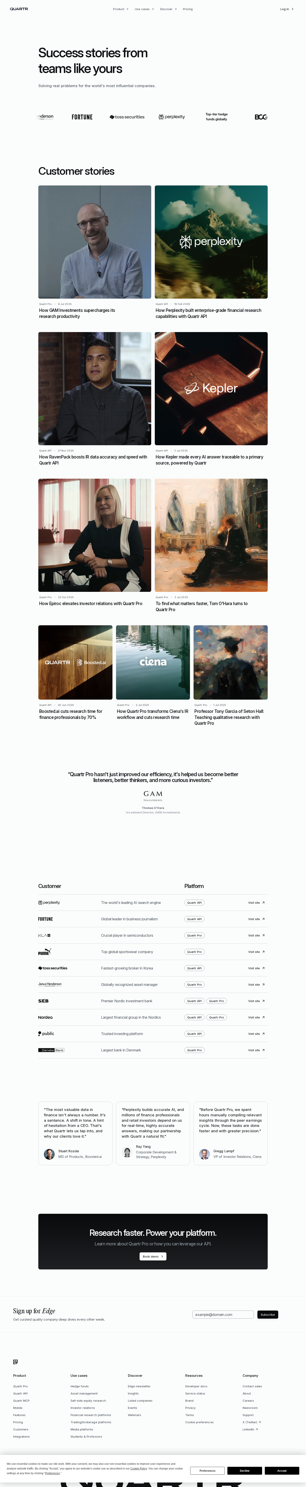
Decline (245, 1470)
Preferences (207, 1470)
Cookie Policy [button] (138, 1468)
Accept (282, 1470)
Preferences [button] (52, 1473)
